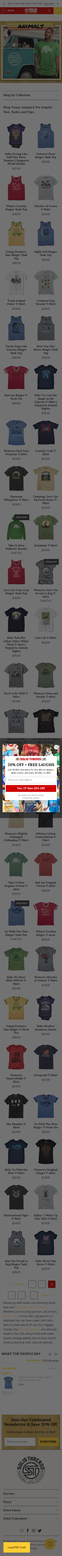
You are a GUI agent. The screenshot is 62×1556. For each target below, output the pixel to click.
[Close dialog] (56, 747)
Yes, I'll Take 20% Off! (31, 788)
